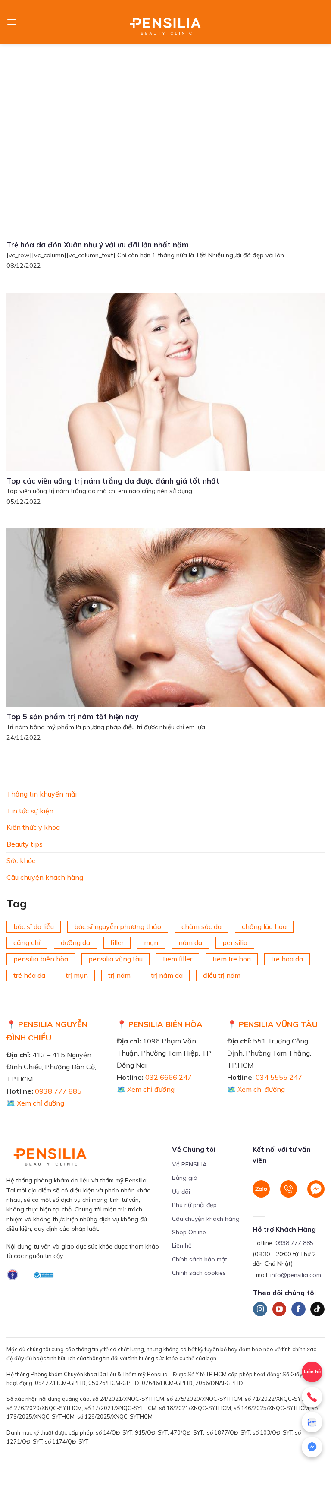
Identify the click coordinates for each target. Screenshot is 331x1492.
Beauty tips (24, 843)
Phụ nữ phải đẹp (194, 1205)
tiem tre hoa (231, 959)
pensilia (234, 942)
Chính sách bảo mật (199, 1259)
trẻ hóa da (29, 974)
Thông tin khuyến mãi (41, 794)
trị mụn (77, 974)
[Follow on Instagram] (260, 1309)
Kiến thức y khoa (33, 827)
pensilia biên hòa (40, 959)
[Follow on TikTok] (317, 1309)
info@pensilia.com (295, 1275)
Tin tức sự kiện (29, 810)
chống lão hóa (264, 926)
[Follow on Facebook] (298, 1309)
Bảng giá (184, 1178)
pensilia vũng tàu (115, 959)
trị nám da (167, 974)
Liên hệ (182, 1245)
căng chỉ (27, 942)
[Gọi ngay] (312, 1397)
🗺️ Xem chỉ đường (35, 1103)
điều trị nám (221, 974)
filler (117, 942)
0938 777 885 (58, 1091)
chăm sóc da (201, 926)
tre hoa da (287, 959)
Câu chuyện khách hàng (44, 876)
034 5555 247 (279, 1077)
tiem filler (177, 959)
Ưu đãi (181, 1191)
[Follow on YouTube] (279, 1309)
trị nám (119, 974)
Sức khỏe (21, 860)
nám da (190, 942)
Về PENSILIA (189, 1164)
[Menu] (11, 21)
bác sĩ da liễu (33, 926)
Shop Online (189, 1232)
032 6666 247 (168, 1077)
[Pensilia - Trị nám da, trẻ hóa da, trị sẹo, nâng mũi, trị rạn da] (165, 22)
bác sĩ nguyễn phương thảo (117, 926)
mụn (151, 942)
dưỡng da (75, 942)
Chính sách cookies (199, 1273)
